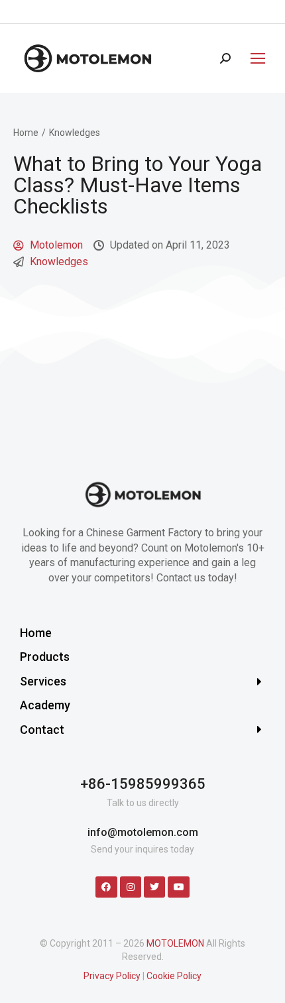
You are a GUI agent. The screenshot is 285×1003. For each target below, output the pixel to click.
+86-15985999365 (142, 784)
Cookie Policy (173, 976)
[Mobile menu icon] (254, 58)
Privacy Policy (112, 976)
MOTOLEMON (175, 943)
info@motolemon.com (142, 832)
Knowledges (59, 261)
